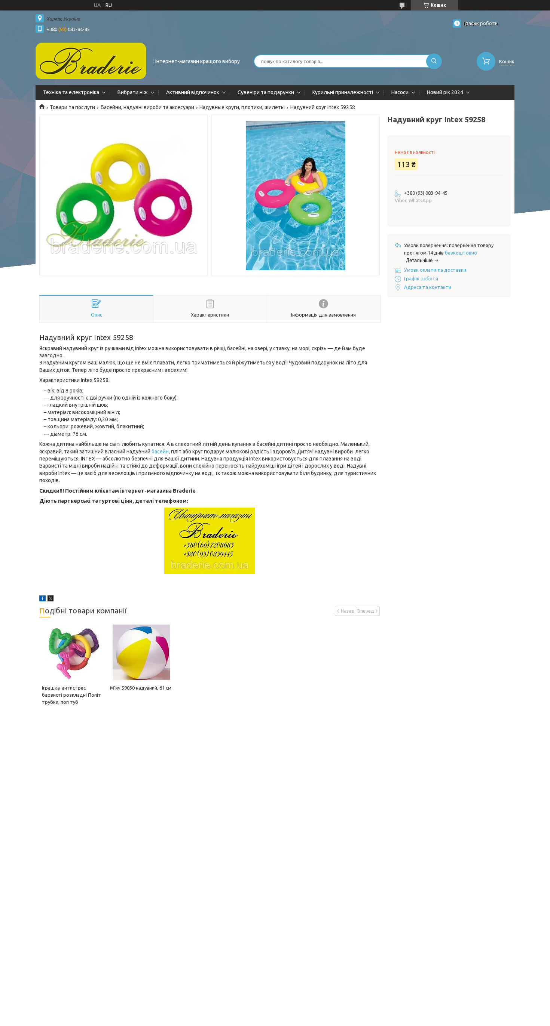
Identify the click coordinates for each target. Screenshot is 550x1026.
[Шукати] (434, 61)
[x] (51, 600)
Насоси (400, 92)
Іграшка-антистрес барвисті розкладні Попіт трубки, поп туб (71, 695)
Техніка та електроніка (71, 92)
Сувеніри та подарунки (266, 92)
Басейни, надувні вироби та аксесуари (147, 107)
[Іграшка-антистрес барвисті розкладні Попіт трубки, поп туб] (73, 653)
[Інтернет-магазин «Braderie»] (91, 60)
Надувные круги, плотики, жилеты (242, 107)
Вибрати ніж (132, 92)
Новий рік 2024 (445, 92)
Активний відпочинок (192, 92)
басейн (160, 452)
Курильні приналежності (342, 92)
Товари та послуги (72, 107)
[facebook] (42, 600)
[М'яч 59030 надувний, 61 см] (141, 653)
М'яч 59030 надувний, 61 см (140, 687)
